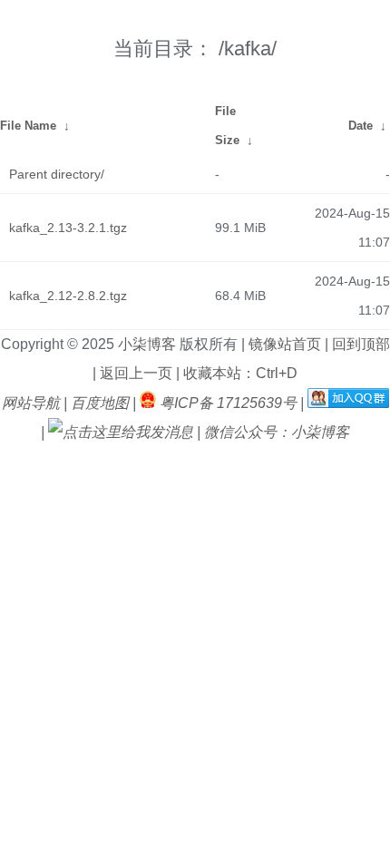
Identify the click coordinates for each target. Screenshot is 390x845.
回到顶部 (359, 344)
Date (360, 125)
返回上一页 (134, 373)
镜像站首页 (283, 344)
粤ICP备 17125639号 (228, 403)
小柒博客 (149, 344)
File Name (28, 125)
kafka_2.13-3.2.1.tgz (68, 227)
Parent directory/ (56, 174)
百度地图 (100, 403)
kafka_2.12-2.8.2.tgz (68, 295)
